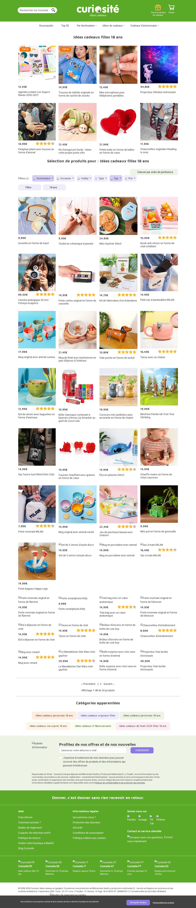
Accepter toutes (138, 902)
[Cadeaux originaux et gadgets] (98, 8)
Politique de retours (29, 837)
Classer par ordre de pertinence (155, 172)
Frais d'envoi (25, 817)
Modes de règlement (30, 827)
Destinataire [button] (43, 178)
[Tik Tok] (152, 820)
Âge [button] (116, 178)
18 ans (54, 187)
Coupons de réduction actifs (34, 832)
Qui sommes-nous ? (84, 817)
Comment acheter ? (29, 822)
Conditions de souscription (88, 832)
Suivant (108, 683)
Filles (29, 187)
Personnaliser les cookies (163, 903)
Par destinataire (86, 25)
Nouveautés (46, 25)
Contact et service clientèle (144, 831)
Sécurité (77, 827)
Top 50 (65, 25)
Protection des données (86, 822)
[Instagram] (142, 818)
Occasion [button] (66, 178)
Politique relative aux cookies (89, 837)
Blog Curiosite (26, 848)
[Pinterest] (160, 818)
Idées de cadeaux (112, 25)
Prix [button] (130, 178)
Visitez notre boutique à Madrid (36, 843)
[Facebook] (131, 818)
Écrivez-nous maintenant (150, 839)
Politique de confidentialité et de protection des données (119, 783)
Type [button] (101, 178)
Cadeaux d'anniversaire (143, 25)
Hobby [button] (84, 178)
